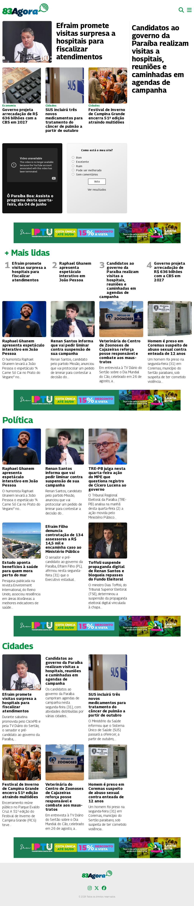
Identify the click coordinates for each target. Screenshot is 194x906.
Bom (79, 157)
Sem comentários (87, 174)
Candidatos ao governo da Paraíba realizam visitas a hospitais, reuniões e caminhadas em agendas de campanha (118, 280)
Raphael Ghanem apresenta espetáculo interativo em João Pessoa (75, 271)
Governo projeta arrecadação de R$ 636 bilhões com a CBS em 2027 (169, 271)
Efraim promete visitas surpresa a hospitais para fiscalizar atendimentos (29, 271)
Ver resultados (97, 189)
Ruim (79, 166)
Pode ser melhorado (89, 170)
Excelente (82, 161)
